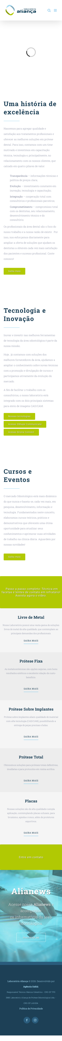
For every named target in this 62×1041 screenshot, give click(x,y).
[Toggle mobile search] (49, 10)
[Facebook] (27, 1020)
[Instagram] (35, 1020)
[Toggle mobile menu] (55, 10)
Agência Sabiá (30, 986)
